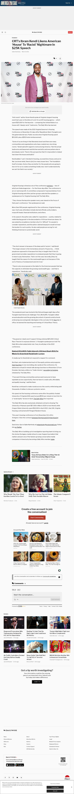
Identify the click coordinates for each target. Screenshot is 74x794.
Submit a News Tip (53, 749)
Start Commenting (37, 517)
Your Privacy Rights (54, 736)
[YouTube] (17, 777)
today (53, 439)
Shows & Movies (8, 739)
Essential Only (55, 787)
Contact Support (30, 746)
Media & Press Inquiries (55, 741)
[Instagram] (13, 777)
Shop (5, 744)
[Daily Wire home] (37, 32)
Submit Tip (37, 681)
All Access (6, 741)
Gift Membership (30, 749)
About (27, 736)
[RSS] (21, 777)
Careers (28, 744)
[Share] (60, 58)
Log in (46, 523)
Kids (5, 746)
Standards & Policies (54, 746)
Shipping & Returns (53, 744)
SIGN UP (70, 32)
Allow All (55, 791)
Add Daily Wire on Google (38, 111)
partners (50, 186)
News (5, 736)
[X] (9, 777)
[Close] (71, 787)
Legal (50, 739)
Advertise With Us (30, 739)
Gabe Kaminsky (16, 51)
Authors (28, 741)
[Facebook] (5, 777)
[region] (37, 787)
